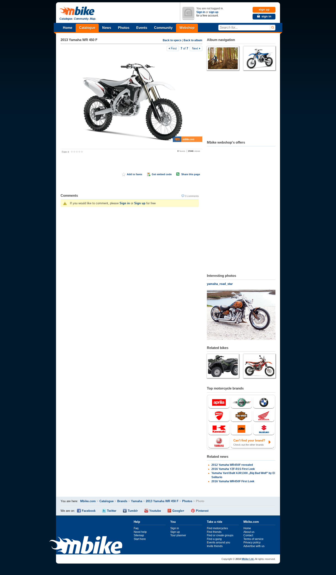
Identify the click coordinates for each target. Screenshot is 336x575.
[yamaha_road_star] (241, 314)
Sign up (139, 203)
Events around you (218, 542)
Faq (136, 528)
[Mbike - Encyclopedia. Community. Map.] (85, 545)
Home (67, 28)
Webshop (187, 28)
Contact (248, 535)
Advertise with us (253, 546)
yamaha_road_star (220, 284)
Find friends (214, 532)
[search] (272, 27)
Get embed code (162, 174)
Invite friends (215, 546)
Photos (123, 28)
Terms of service (253, 539)
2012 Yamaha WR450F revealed (232, 464)
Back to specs (172, 40)
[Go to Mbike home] (77, 11)
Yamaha (136, 501)
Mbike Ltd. (248, 559)
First (174, 48)
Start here (140, 539)
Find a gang (214, 539)
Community (163, 28)
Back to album (193, 40)
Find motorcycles (217, 528)
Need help (140, 532)
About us (248, 532)
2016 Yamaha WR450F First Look (232, 481)
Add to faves (134, 174)
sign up (213, 12)
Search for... (229, 27)
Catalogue (87, 28)
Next (195, 48)
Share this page (190, 174)
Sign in (200, 12)
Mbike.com (88, 501)
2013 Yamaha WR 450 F (79, 40)
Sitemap (139, 535)
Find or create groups (220, 535)
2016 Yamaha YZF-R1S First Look (233, 469)
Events (141, 28)
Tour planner (178, 535)
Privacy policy (252, 542)
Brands (122, 501)
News (106, 28)
